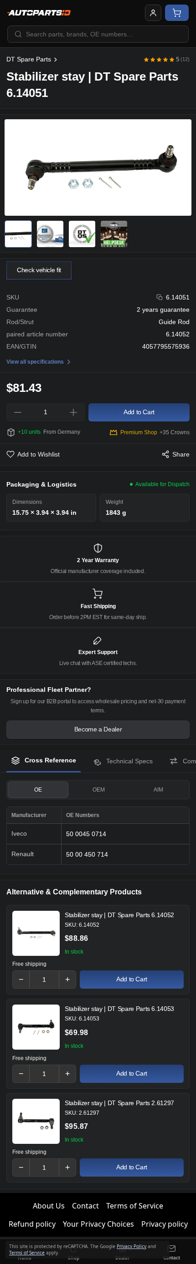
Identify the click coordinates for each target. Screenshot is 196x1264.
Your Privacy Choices (98, 1224)
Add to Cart (131, 979)
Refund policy (32, 1224)
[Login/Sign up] (153, 13)
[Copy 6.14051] (159, 297)
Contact (85, 1206)
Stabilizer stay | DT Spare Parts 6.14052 (119, 915)
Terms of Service (134, 1206)
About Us (49, 1206)
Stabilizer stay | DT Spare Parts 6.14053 (119, 1008)
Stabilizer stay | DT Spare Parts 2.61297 (119, 1103)
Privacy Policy (131, 1246)
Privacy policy (164, 1224)
